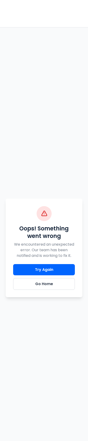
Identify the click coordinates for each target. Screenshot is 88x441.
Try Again (44, 269)
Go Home (44, 284)
